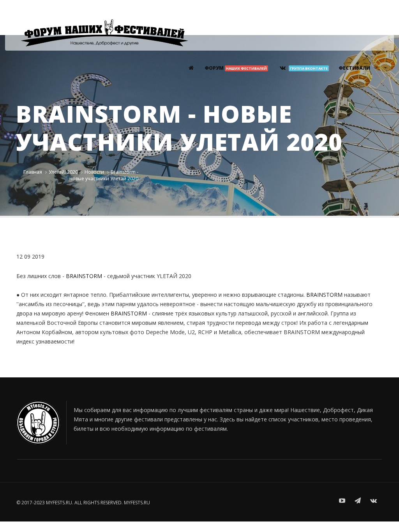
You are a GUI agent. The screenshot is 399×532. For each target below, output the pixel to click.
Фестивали (354, 68)
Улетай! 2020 (63, 172)
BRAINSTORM (84, 276)
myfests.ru (137, 502)
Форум (236, 68)
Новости (94, 172)
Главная (32, 172)
